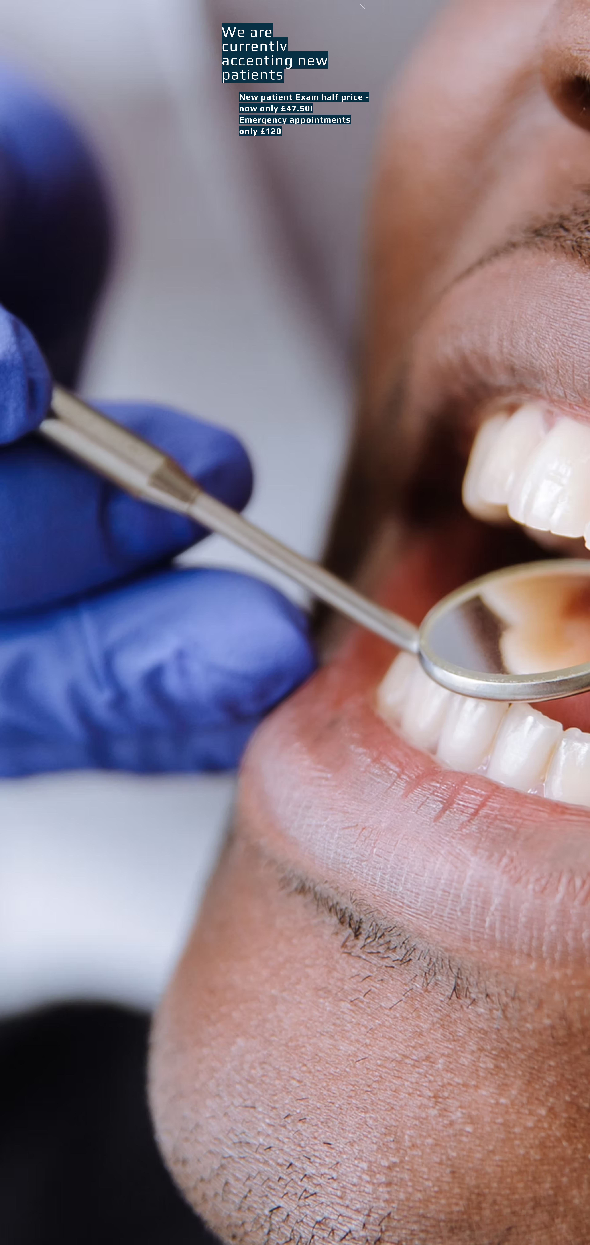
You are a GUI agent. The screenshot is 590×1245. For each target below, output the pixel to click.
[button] (362, 6)
